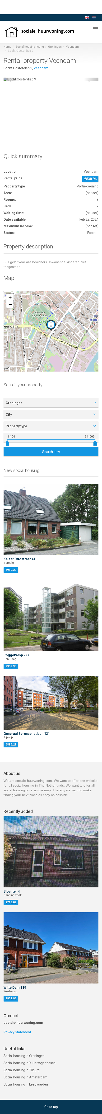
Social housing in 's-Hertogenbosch (30, 1063)
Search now (51, 452)
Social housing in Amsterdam (25, 1077)
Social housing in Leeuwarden (26, 1084)
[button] (11, 79)
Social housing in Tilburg (22, 1070)
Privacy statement (17, 1032)
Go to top (51, 1107)
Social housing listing (30, 46)
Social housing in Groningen (24, 1056)
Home (7, 46)
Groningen (55, 46)
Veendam (72, 46)
